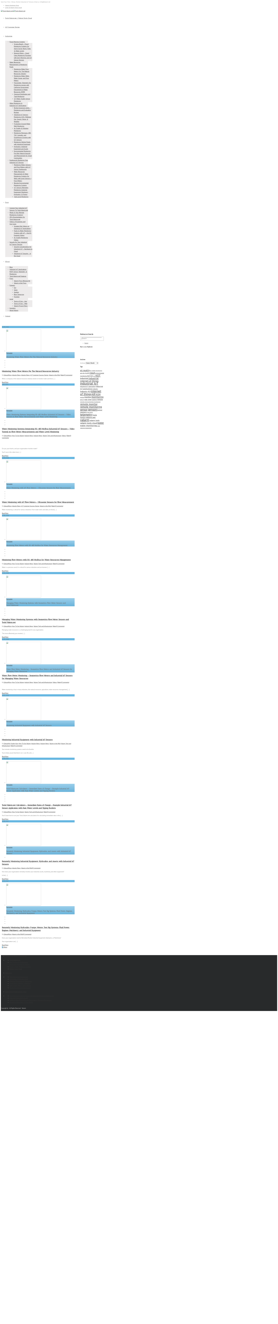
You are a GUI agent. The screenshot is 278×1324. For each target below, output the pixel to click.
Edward (6, 375)
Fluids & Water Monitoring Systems (20, 967)
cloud (92, 372)
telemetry (86, 415)
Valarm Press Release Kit (22, 281)
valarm (84, 420)
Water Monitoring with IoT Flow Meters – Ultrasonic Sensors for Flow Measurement (38, 502)
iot (93, 394)
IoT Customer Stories (12, 27)
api (81, 373)
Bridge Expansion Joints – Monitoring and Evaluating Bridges (22, 110)
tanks (91, 412)
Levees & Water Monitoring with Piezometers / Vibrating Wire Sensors (31, 1000)
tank (88, 412)
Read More (5, 382)
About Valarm (14, 310)
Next (5, 947)
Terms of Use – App (20, 301)
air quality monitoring (96, 370)
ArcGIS (87, 373)
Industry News (16, 375)
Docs (7, 202)
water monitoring (88, 425)
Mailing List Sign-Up (86, 334)
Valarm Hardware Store (12, 5)
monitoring (97, 396)
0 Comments (68, 375)
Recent (86, 343)
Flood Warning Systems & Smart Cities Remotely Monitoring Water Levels (32, 996)
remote (100, 399)
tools (95, 415)
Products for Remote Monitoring (15, 956)
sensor (84, 409)
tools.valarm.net (88, 417)
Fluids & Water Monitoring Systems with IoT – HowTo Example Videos (22, 233)
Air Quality (12, 744)
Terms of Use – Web (20, 304)
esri (88, 376)
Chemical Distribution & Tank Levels (21, 981)
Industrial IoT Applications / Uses (15, 992)
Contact (7, 316)
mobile (82, 397)
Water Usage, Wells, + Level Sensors (20, 986)
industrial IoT (89, 383)
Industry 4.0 (85, 391)
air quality (85, 370)
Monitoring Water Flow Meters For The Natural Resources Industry (21, 71)
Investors (13, 308)
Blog (11, 267)
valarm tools (94, 420)
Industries (8, 36)
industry (95, 389)
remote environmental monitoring (90, 402)
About (7, 261)
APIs (83, 373)
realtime (94, 400)
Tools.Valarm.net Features (18, 276)
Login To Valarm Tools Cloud (13, 7)
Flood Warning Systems (17, 42)
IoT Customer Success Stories (39, 375)
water (100, 423)
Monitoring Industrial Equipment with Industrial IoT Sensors (27, 739)
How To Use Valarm (18, 436)
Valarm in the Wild (54, 375)
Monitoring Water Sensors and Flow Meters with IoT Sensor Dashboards (22, 167)
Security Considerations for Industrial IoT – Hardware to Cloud (23, 249)
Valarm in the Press (20, 283)
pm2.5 (82, 399)
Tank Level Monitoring (21, 197)
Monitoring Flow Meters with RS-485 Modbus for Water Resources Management (36, 560)
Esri (15, 288)
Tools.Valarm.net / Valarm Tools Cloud (18, 18)
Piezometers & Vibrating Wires (19, 979)
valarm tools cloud (88, 423)
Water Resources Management (19, 977)
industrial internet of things (89, 379)
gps (94, 376)
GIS (91, 376)
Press (11, 278)
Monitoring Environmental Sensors (20, 988)
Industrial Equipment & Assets (19, 998)
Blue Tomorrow (19, 294)
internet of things (90, 392)
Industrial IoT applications (91, 387)
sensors (93, 409)
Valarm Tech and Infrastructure (52, 436)
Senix (15, 290)
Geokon (16, 292)
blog (10, 375)
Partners (12, 285)
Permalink (9, 353)
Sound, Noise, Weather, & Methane (20, 983)
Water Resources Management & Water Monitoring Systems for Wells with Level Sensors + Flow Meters (22, 176)
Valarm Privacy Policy (21, 306)
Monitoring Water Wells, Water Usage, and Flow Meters (21, 78)
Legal (11, 299)
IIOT (98, 375)
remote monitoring (91, 406)
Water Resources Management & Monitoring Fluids (18, 64)
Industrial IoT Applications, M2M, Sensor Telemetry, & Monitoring (18, 271)
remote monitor (89, 404)
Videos (64, 436)
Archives (82, 363)
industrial (84, 378)
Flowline (16, 297)
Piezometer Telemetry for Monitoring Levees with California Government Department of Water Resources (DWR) (22, 87)
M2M (98, 394)
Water (62, 375)
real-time (87, 399)
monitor (87, 397)
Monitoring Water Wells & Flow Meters (21, 1002)
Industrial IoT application (87, 386)
